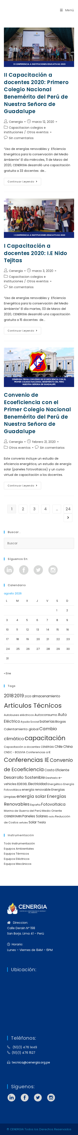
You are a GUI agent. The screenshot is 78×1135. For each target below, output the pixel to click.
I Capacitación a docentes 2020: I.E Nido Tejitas (35, 253)
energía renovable (36, 789)
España (35, 805)
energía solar (31, 796)
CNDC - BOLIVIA (14, 752)
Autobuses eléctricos (19, 715)
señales (23, 822)
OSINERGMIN (13, 816)
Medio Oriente (52, 811)
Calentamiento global (21, 729)
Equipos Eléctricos (16, 859)
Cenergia (16, 122)
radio (51, 816)
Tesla (41, 822)
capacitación (45, 738)
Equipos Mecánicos (17, 864)
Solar (33, 822)
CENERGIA (47, 747)
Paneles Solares (35, 816)
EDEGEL (22, 784)
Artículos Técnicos (33, 705)
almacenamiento (46, 696)
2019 (19, 696)
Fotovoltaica (53, 804)
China (68, 746)
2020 (27, 696)
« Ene (7, 673)
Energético (55, 784)
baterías (47, 721)
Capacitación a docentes (22, 747)
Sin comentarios (21, 138)
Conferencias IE (26, 760)
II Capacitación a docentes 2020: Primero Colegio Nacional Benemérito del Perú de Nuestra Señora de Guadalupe (36, 93)
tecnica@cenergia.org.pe (31, 1062)
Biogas (60, 721)
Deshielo (52, 778)
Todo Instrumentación (19, 843)
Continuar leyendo (24, 180)
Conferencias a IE (38, 752)
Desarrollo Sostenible (24, 777)
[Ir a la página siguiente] (68, 517)
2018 (9, 696)
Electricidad (37, 784)
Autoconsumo (45, 715)
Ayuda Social (30, 722)
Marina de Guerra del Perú (22, 811)
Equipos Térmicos (16, 854)
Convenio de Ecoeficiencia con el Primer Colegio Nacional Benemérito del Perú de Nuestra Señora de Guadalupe (37, 413)
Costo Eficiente (56, 770)
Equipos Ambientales (19, 849)
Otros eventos (38, 132)
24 (68, 509)
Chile (59, 746)
